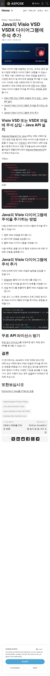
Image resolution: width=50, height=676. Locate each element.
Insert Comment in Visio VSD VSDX (16, 411)
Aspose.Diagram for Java (14, 136)
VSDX (43, 85)
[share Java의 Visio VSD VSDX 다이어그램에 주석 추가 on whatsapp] (33, 439)
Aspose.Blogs (15, 20)
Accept (25, 662)
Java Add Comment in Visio (13, 406)
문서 (30, 366)
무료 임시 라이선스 (11, 342)
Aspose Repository (35, 149)
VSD (33, 85)
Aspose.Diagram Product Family (15, 402)
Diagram (8, 280)
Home (6, 10)
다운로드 (23, 143)
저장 (6, 287)
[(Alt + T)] (12, 10)
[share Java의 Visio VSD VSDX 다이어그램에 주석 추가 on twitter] (13, 439)
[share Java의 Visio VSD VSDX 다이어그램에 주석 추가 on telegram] (37, 439)
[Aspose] (15, 3)
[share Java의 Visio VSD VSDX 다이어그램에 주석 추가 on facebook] (28, 439)
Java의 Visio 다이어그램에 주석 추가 (21, 112)
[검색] (47, 3)
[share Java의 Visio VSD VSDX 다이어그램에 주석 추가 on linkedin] (18, 439)
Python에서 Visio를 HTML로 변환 (18, 391)
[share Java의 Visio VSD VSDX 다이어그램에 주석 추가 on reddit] (23, 439)
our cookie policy (16, 656)
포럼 (30, 373)
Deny (35, 668)
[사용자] (42, 3)
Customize (15, 668)
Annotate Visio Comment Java (14, 416)
